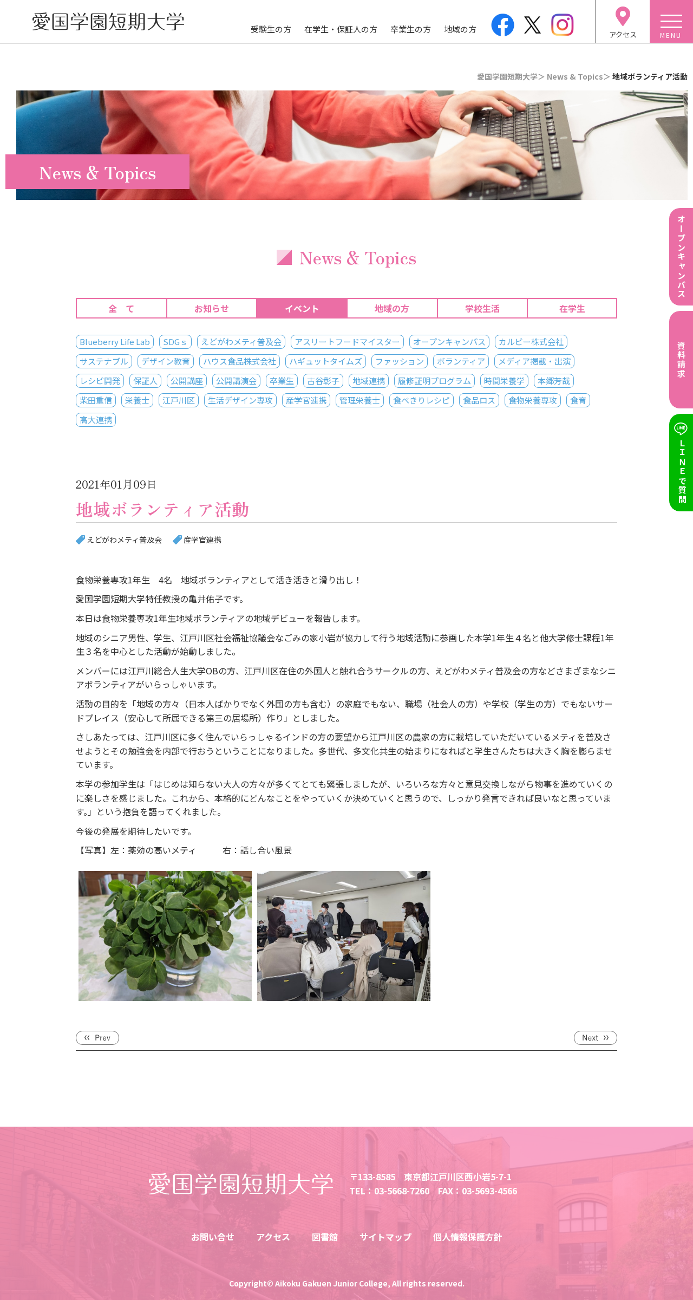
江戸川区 (178, 400)
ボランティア (461, 361)
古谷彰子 (323, 380)
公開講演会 (236, 380)
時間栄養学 (504, 380)
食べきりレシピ (421, 400)
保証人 (145, 380)
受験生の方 (271, 29)
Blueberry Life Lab (115, 341)
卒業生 (282, 380)
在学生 (572, 308)
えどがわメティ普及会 (241, 341)
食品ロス (479, 400)
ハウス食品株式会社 (239, 361)
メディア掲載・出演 (534, 361)
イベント (302, 308)
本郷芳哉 (554, 380)
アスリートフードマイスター (347, 341)
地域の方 (460, 29)
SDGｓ (175, 341)
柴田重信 (96, 400)
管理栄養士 (359, 400)
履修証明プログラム (434, 380)
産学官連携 (306, 400)
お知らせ (211, 308)
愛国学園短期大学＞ (511, 76)
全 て (121, 308)
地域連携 (368, 380)
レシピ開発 (100, 380)
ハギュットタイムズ (325, 361)
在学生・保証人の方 (340, 29)
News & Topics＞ (579, 76)
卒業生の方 (410, 29)
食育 (578, 400)
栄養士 (137, 400)
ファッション (399, 361)
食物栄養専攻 (532, 400)
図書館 (325, 1236)
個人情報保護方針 (467, 1236)
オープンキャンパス (449, 341)
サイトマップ (385, 1236)
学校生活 (482, 308)
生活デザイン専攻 (240, 400)
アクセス (273, 1236)
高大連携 (96, 419)
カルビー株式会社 (531, 341)
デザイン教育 (165, 361)
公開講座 (187, 380)
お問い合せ (212, 1236)
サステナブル (104, 361)
